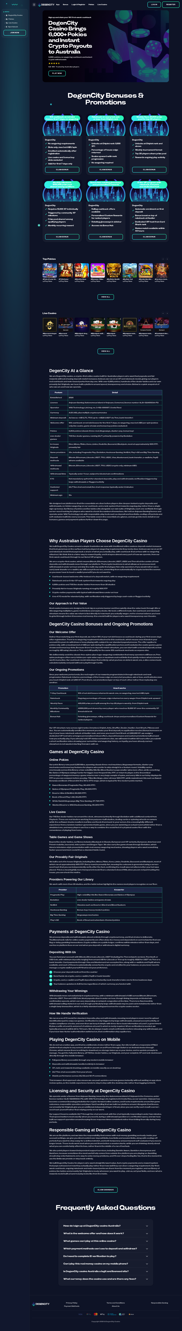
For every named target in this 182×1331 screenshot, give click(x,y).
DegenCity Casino (15, 15)
